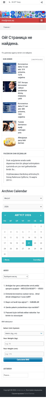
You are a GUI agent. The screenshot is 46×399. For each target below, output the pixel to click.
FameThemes (29, 393)
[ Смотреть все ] (37, 59)
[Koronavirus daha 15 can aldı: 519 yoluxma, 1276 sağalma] (9, 68)
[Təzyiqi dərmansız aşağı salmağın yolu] (9, 126)
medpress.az (8, 20)
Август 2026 (23, 215)
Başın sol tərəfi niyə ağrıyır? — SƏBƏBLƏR (22, 302)
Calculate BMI (23, 359)
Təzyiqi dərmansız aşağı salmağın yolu (22, 127)
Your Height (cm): (10, 348)
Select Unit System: (11, 328)
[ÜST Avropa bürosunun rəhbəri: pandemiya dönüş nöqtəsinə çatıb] (9, 86)
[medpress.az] (23, 14)
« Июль (6, 260)
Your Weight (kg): (10, 338)
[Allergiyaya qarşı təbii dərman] (9, 142)
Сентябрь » (38, 260)
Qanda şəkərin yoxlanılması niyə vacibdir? (22, 307)
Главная (6, 27)
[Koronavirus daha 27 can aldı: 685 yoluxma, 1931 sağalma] (9, 108)
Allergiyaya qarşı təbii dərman (22, 140)
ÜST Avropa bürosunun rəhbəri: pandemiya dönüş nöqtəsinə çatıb (23, 90)
